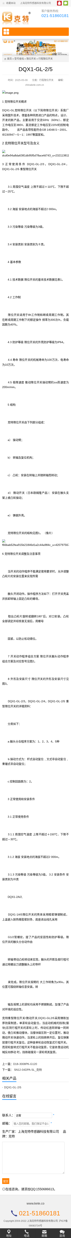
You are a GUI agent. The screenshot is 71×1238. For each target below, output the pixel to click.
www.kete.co (35, 1203)
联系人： (8, 1115)
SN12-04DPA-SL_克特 (28, 1069)
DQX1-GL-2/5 (12, 1087)
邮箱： (7, 1123)
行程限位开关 (45, 58)
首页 (9, 58)
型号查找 (19, 58)
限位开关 (31, 58)
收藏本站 (11, 3)
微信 (65, 3)
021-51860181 (55, 15)
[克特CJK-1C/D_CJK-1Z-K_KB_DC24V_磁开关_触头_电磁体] (17, 18)
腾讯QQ (59, 3)
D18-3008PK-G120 (25, 1064)
